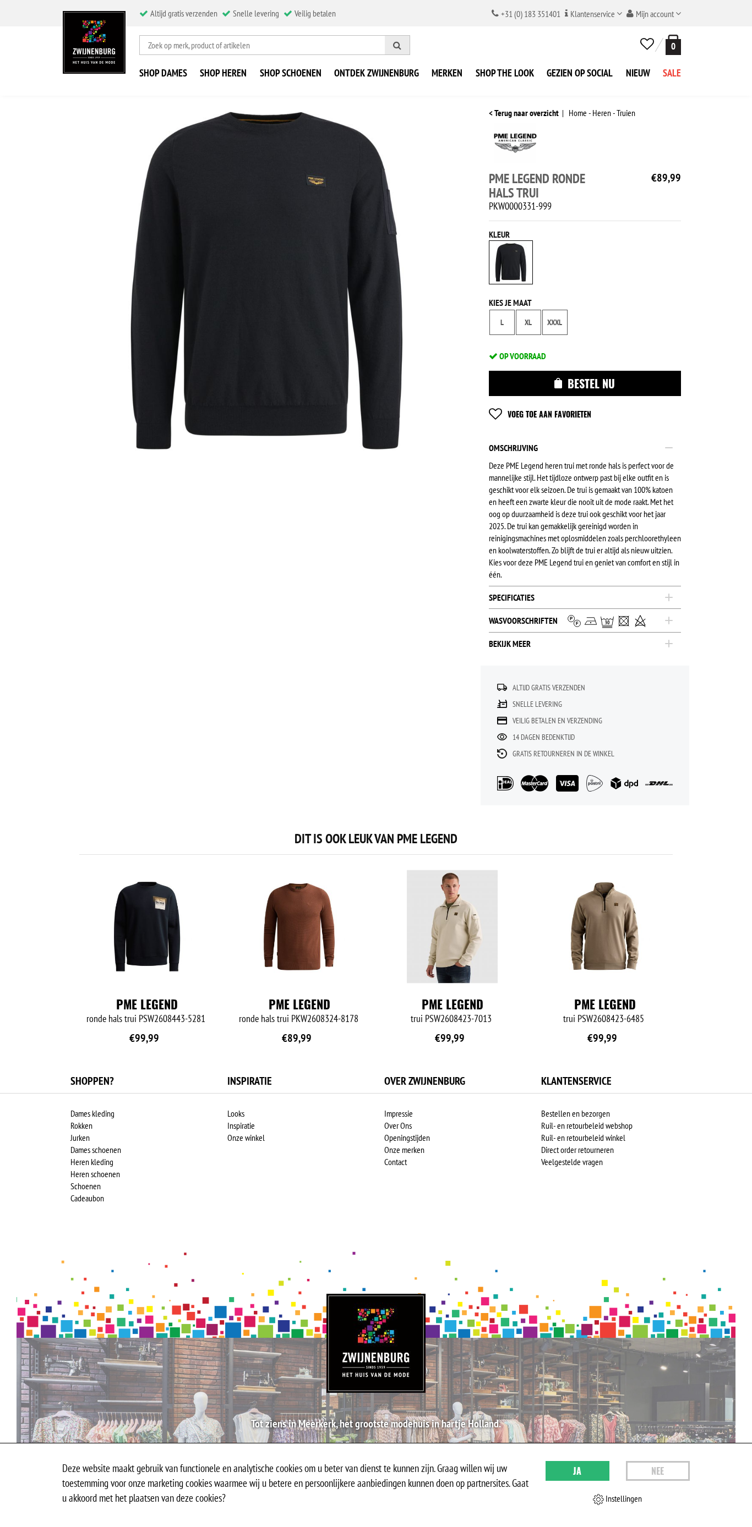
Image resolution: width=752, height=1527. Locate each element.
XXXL (554, 322)
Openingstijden (407, 1137)
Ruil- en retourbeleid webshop (587, 1125)
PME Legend (147, 1004)
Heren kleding (91, 1161)
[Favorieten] (647, 45)
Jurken (80, 1137)
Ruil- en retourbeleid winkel (583, 1137)
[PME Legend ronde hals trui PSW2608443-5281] (147, 926)
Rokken (81, 1125)
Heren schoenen (95, 1173)
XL (528, 322)
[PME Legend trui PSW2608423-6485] (605, 926)
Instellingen (623, 1498)
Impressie (398, 1113)
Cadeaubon (87, 1198)
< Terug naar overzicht (524, 112)
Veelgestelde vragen (572, 1161)
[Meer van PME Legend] (515, 146)
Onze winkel (246, 1137)
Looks (235, 1113)
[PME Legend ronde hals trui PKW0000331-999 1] (267, 281)
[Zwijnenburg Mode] (376, 1343)
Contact (395, 1161)
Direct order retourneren (577, 1149)
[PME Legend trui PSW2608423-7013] (452, 926)
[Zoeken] (397, 45)
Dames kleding (92, 1113)
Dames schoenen (95, 1149)
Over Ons (398, 1125)
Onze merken (404, 1149)
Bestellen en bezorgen (575, 1113)
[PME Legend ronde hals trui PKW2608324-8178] (300, 926)
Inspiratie (241, 1125)
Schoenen (85, 1185)
